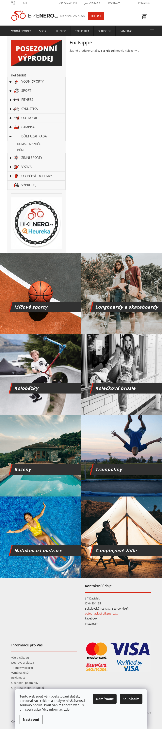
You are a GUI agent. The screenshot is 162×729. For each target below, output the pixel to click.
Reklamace (18, 677)
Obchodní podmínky (24, 683)
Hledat (96, 16)
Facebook (91, 618)
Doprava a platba (22, 662)
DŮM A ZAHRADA (34, 136)
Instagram (91, 623)
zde (67, 709)
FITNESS (27, 99)
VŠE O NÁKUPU (68, 3)
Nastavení (31, 719)
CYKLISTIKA (29, 109)
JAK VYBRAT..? (92, 3)
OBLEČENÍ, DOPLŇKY (36, 176)
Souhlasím (131, 699)
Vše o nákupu (20, 657)
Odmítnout (105, 699)
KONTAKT (114, 3)
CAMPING (28, 127)
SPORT (26, 90)
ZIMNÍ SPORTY (31, 157)
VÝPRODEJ (28, 185)
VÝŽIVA (26, 167)
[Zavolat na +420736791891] (17, 3)
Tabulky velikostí (22, 668)
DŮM (20, 150)
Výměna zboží (20, 673)
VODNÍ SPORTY (32, 81)
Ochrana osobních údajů (27, 688)
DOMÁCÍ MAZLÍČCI (29, 144)
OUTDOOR (29, 118)
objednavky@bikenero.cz (101, 613)
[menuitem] (21, 31)
